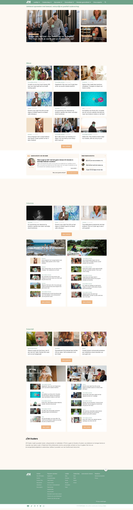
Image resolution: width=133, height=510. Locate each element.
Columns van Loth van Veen (53, 498)
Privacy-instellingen (101, 501)
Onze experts (97, 2)
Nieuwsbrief (39, 482)
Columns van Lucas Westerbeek (54, 496)
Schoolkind (67, 485)
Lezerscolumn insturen (87, 473)
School (74, 482)
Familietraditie (50, 489)
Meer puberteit (66, 360)
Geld (74, 476)
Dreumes (67, 478)
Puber (66, 487)
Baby (66, 476)
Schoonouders (50, 491)
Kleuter (66, 482)
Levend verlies (50, 482)
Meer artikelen (66, 146)
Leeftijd (36, 2)
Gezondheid (68, 2)
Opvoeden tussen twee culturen (54, 494)
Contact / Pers (40, 480)
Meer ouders (46, 427)
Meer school (87, 427)
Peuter (66, 480)
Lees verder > (74, 168)
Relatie (75, 480)
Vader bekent (50, 480)
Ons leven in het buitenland (53, 485)
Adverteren (39, 485)
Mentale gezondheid (82, 2)
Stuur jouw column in (72, 172)
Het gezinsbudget (51, 478)
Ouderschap (46, 2)
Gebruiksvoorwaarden (100, 476)
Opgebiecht (49, 476)
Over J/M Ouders (40, 476)
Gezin (74, 478)
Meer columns (66, 234)
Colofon (38, 478)
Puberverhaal (50, 487)
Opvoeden (57, 2)
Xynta (104, 506)
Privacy (96, 478)
